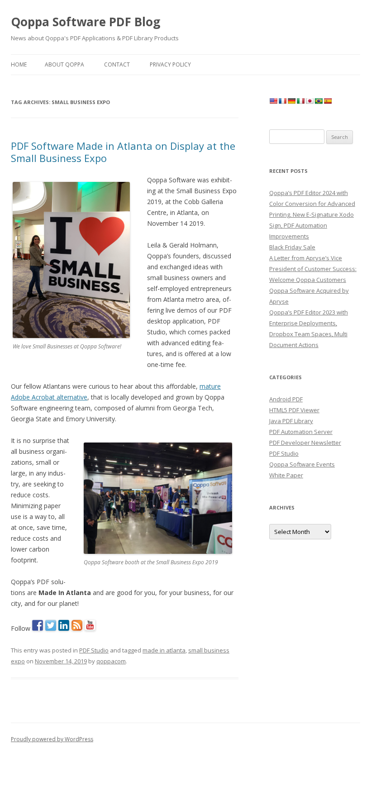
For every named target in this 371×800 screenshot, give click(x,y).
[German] (291, 101)
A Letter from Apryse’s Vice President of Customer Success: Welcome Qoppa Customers (313, 269)
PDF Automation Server (301, 432)
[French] (282, 101)
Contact (117, 64)
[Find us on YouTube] (90, 625)
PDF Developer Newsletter (305, 442)
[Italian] (300, 101)
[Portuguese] (318, 101)
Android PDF (286, 399)
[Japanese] (309, 101)
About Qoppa (64, 64)
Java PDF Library (291, 421)
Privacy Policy (170, 64)
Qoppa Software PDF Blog (85, 22)
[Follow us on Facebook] (37, 625)
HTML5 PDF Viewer (294, 410)
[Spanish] (327, 101)
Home (19, 64)
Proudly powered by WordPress (52, 739)
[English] (273, 101)
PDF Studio (94, 650)
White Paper (286, 475)
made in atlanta (164, 650)
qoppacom (111, 661)
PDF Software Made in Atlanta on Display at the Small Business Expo (123, 151)
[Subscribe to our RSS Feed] (76, 625)
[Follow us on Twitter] (50, 625)
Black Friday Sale (292, 247)
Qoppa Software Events (302, 464)
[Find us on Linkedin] (63, 625)
